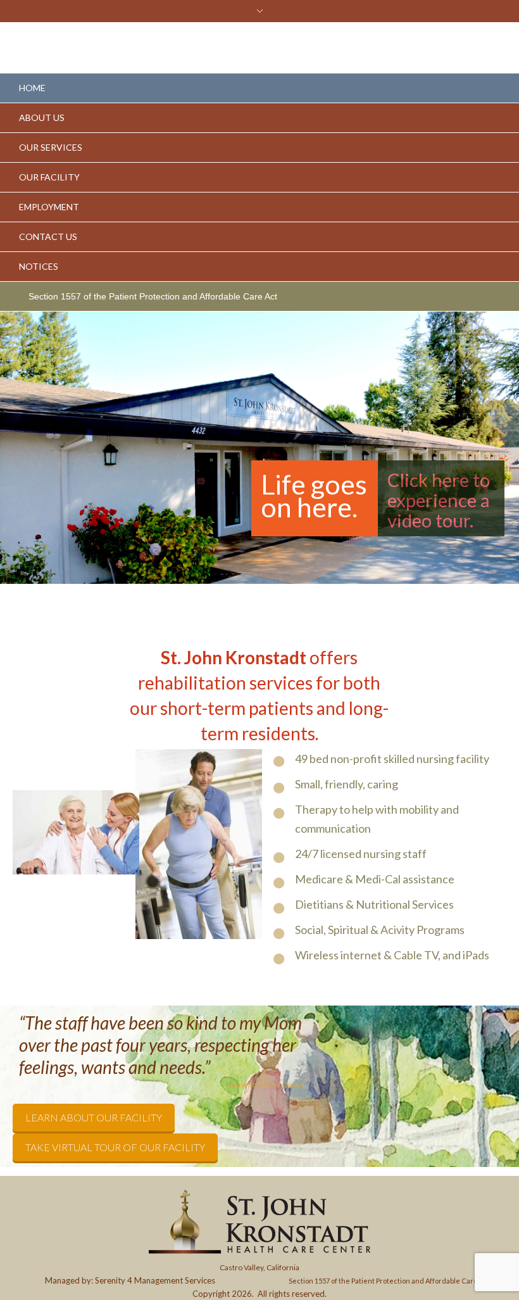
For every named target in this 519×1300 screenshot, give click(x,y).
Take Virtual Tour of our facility (115, 1147)
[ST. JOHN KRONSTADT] (259, 1222)
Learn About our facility (93, 1117)
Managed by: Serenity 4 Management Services (130, 1280)
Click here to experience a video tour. (438, 500)
